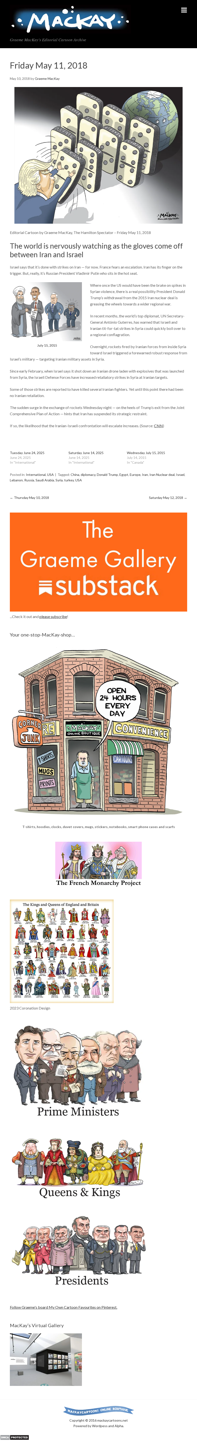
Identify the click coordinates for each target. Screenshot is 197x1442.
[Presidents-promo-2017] (79, 1289)
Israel (180, 475)
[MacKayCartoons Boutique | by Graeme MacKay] (98, 821)
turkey (69, 480)
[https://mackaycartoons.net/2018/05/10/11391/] (98, 155)
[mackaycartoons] (70, 29)
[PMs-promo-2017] (79, 1119)
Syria (59, 480)
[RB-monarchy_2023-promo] (62, 951)
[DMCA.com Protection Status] (14, 1438)
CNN (158, 425)
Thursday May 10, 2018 (29, 498)
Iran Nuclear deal (162, 475)
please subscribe (53, 616)
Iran (145, 475)
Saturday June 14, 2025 (86, 453)
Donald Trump (107, 475)
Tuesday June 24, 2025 (27, 453)
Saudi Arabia (45, 480)
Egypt (123, 475)
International (36, 475)
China (75, 475)
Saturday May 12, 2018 (168, 498)
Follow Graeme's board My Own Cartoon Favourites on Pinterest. (63, 1307)
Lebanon (16, 480)
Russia (29, 480)
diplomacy (88, 475)
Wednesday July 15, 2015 (146, 453)
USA (50, 475)
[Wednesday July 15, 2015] (46, 339)
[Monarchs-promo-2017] (79, 1199)
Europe (135, 475)
